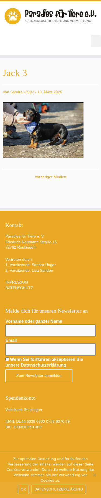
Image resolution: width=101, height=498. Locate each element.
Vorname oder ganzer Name (33, 321)
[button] (96, 41)
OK (23, 489)
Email (11, 340)
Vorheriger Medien (50, 177)
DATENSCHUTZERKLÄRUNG (58, 489)
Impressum (16, 282)
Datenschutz (19, 288)
